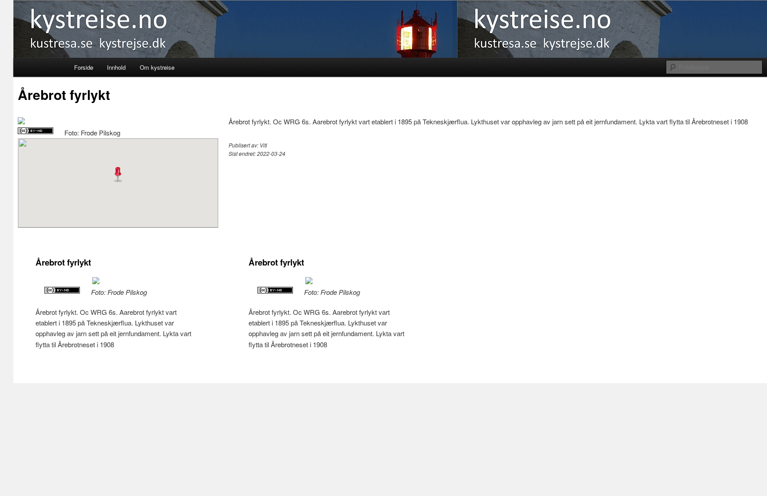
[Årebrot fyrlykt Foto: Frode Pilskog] (21, 121)
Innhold (116, 67)
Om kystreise (157, 67)
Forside (83, 67)
